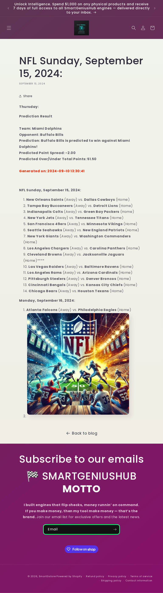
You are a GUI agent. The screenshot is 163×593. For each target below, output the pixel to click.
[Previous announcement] (8, 8)
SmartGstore (47, 576)
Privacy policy (117, 576)
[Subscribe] (114, 529)
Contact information (138, 580)
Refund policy (95, 576)
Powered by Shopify (69, 576)
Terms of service (141, 576)
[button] (9, 28)
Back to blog (84, 433)
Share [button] (27, 96)
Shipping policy (111, 580)
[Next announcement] (154, 8)
